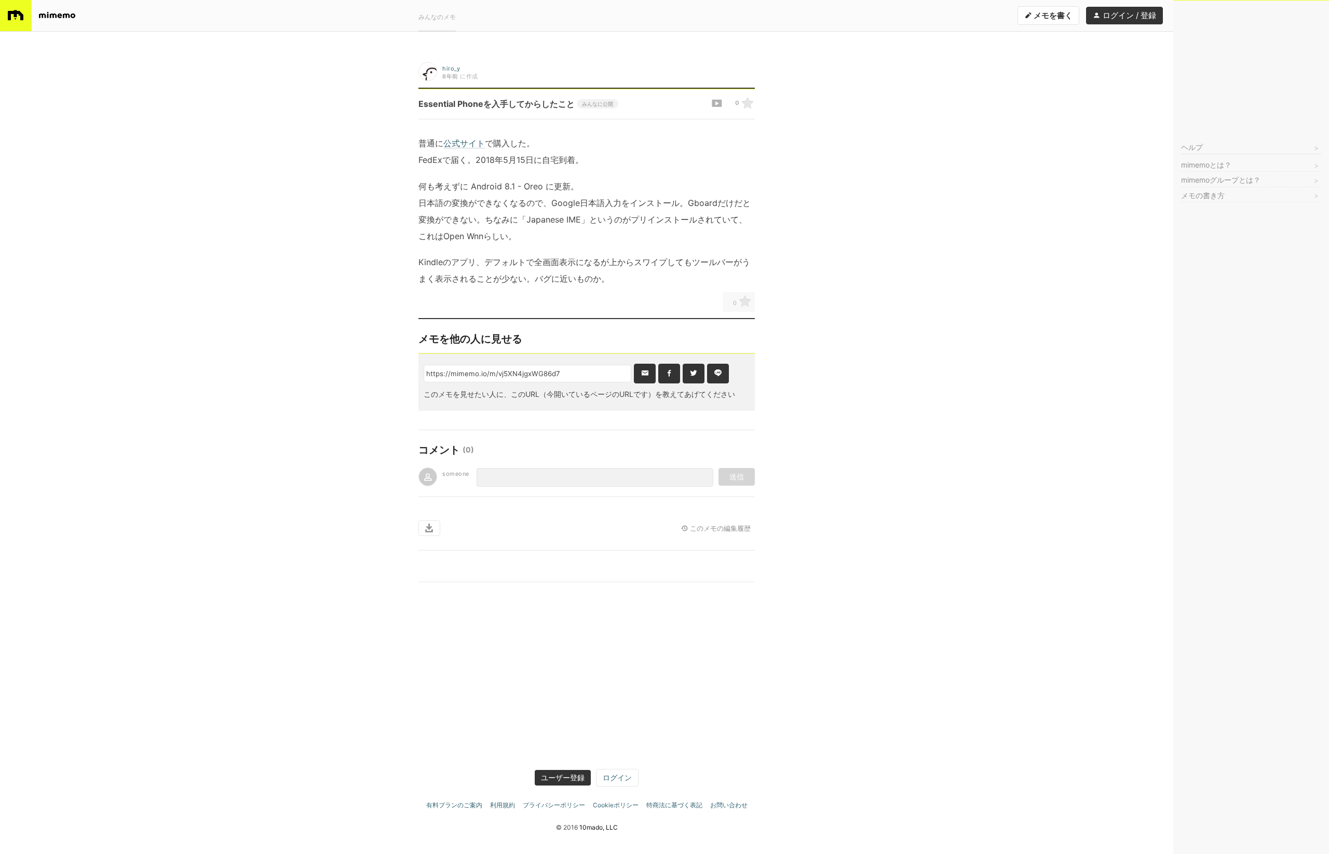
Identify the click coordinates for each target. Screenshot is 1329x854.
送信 (736, 476)
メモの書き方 (1203, 195)
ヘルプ (1192, 147)
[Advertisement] (1251, 65)
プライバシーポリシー (554, 805)
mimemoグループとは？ (1220, 179)
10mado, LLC (598, 827)
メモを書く (1052, 15)
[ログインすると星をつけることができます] (747, 104)
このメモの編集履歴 (719, 528)
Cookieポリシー (616, 805)
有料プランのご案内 (454, 805)
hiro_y (451, 68)
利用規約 (502, 805)
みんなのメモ (437, 17)
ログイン (617, 777)
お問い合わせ (729, 805)
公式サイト (464, 143)
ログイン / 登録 (1128, 15)
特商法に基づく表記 (674, 805)
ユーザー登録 (563, 777)
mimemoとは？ (1206, 164)
